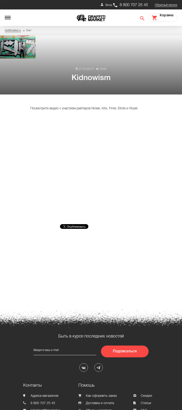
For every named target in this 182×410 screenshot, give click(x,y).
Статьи (146, 403)
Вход (108, 5)
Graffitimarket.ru (13, 31)
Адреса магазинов (44, 395)
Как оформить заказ (101, 395)
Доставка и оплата (100, 403)
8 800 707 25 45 (134, 5)
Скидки (146, 395)
